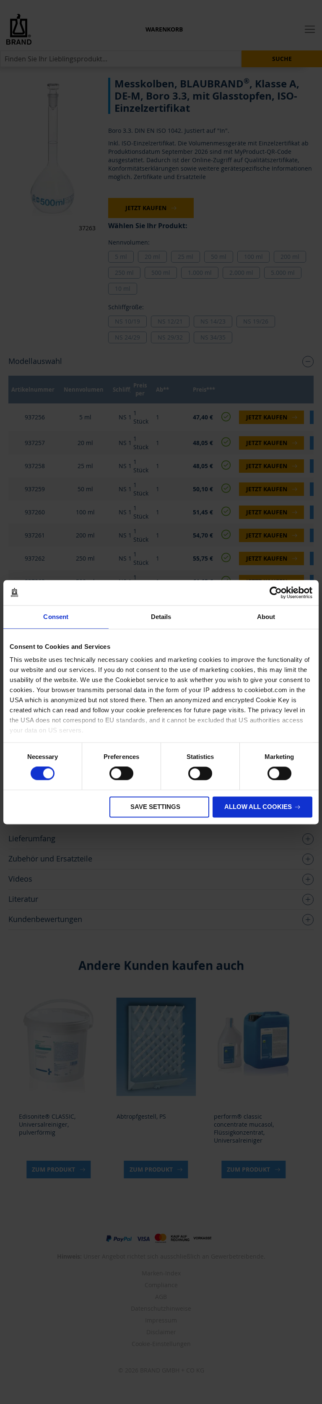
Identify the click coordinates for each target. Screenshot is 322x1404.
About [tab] (266, 616)
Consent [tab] (55, 616)
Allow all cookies (258, 806)
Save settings (155, 806)
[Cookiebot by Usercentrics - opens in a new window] (275, 592)
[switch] (121, 774)
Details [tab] (161, 616)
